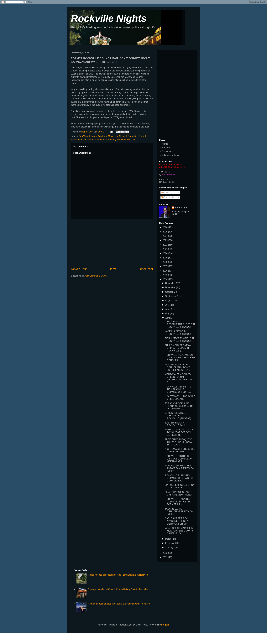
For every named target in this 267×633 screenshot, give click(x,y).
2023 (165, 240)
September (171, 296)
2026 (165, 227)
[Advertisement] (112, 242)
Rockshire (133, 136)
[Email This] (117, 132)
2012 (165, 557)
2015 (165, 275)
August (169, 300)
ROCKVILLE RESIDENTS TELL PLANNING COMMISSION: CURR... (178, 389)
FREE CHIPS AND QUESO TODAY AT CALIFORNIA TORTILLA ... (178, 442)
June (168, 309)
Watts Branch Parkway (105, 139)
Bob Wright (84, 136)
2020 (165, 253)
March (168, 539)
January (169, 547)
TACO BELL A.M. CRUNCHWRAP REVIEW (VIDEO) (179, 511)
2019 (165, 258)
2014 (165, 279)
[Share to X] (122, 132)
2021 (165, 249)
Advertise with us (170, 155)
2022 (165, 245)
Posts (166, 192)
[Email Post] (111, 132)
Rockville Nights (109, 18)
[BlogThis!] (119, 132)
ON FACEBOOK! (167, 182)
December (170, 283)
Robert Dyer (181, 207)
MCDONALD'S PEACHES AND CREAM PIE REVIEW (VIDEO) (179, 468)
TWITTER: (164, 172)
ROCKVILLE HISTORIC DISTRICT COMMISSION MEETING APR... (178, 459)
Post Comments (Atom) (95, 276)
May (167, 313)
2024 (165, 236)
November (170, 287)
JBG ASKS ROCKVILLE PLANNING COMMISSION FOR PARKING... (179, 406)
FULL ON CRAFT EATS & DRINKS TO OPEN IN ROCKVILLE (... (178, 348)
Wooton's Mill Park (126, 139)
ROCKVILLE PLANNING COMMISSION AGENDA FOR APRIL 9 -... (178, 502)
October (169, 292)
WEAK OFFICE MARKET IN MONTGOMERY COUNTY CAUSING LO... (179, 531)
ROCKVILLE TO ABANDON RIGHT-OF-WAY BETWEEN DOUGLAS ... (180, 357)
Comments (168, 197)
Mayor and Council (117, 136)
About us (166, 147)
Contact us (167, 151)
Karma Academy (99, 136)
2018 (165, 262)
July (167, 305)
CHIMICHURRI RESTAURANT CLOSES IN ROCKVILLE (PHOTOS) (180, 324)
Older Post (146, 269)
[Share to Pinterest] (127, 132)
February (170, 543)
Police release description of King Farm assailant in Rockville (118, 575)
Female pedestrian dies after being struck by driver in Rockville (119, 604)
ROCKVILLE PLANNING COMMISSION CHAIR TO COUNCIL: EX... (179, 478)
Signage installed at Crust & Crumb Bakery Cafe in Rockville (118, 589)
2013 (165, 553)
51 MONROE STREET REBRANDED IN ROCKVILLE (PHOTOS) (178, 415)
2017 (165, 266)
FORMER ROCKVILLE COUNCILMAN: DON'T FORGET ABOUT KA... (177, 367)
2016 (165, 271)
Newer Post (79, 269)
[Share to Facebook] (124, 132)
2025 (165, 232)
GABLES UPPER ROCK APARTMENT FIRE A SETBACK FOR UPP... (177, 521)
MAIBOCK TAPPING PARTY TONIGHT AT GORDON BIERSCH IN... (179, 432)
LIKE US (163, 179)
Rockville (88, 139)
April (167, 318)
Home (113, 269)
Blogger (165, 625)
